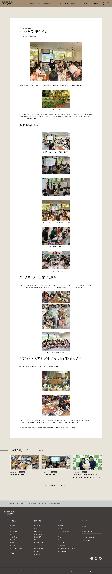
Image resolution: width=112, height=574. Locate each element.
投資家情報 (47, 3)
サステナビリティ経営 (64, 531)
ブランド (39, 3)
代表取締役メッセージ (16, 525)
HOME (12, 503)
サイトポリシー (30, 570)
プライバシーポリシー (19, 570)
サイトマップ (40, 570)
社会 (59, 539)
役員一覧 (12, 539)
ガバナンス (61, 542)
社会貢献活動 (32, 503)
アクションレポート (43, 503)
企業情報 (32, 3)
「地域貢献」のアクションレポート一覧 (54, 485)
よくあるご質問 (38, 545)
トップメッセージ (62, 528)
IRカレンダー (37, 539)
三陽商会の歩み (14, 537)
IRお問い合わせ (38, 548)
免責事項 (36, 551)
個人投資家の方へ (39, 542)
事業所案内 (13, 545)
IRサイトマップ (38, 554)
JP (86, 540)
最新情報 (60, 525)
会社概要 (12, 528)
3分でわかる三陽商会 (16, 548)
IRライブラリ (37, 531)
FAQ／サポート (89, 537)
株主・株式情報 (38, 537)
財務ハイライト (38, 534)
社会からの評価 (62, 551)
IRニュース (37, 525)
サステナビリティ (56, 3)
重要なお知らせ (87, 531)
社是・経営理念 (14, 531)
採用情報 (73, 3)
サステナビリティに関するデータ (66, 548)
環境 (59, 537)
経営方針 (36, 528)
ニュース (66, 3)
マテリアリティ (62, 534)
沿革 (11, 534)
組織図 (12, 542)
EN (89, 540)
